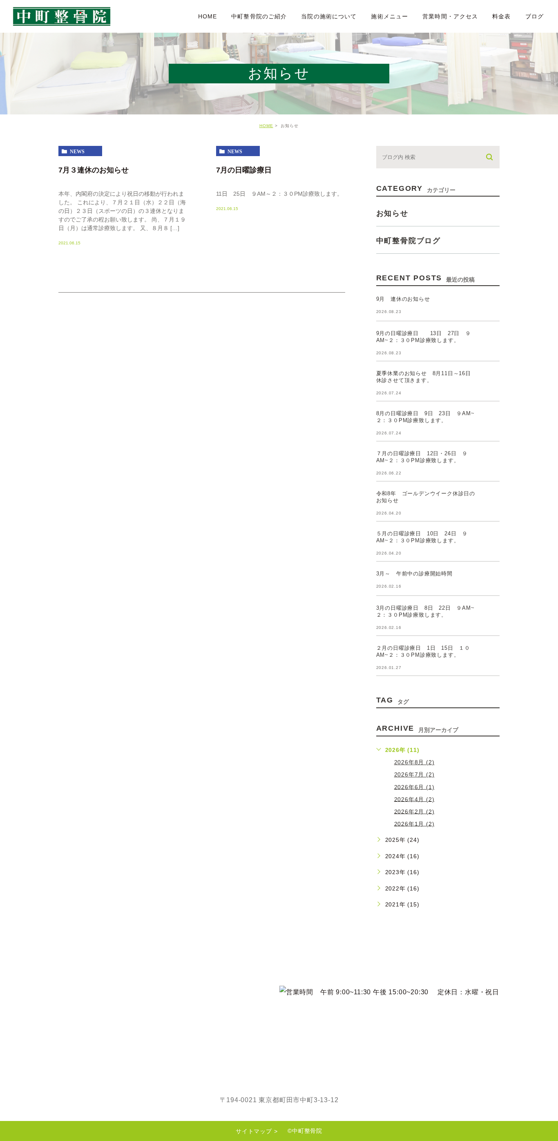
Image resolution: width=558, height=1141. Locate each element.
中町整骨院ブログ (408, 241)
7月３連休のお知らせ (93, 170)
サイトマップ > (256, 1131)
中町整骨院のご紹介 (259, 16)
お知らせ (392, 213)
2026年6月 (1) (414, 786)
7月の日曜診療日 (247, 170)
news (77, 151)
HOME (207, 16)
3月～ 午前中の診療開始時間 (414, 573)
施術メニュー (389, 16)
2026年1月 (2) (414, 823)
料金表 (501, 16)
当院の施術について (329, 16)
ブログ (534, 16)
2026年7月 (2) (414, 774)
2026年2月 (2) (414, 811)
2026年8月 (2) (414, 762)
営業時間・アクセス (450, 16)
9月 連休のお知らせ (403, 299)
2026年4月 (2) (414, 799)
